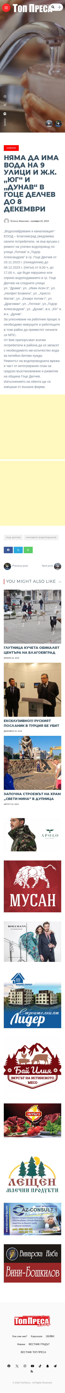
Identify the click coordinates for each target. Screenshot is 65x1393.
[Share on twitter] (18, 550)
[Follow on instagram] (25, 1366)
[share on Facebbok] (5, 113)
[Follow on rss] (32, 1371)
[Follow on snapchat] (48, 1366)
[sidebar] (59, 7)
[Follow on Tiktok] (40, 1366)
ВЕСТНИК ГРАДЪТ (39, 1344)
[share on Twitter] (5, 105)
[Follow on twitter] (17, 1366)
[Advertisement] (32, 427)
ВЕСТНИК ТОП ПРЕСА (33, 1352)
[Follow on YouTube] (33, 1366)
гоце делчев (13, 537)
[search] (52, 7)
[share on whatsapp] (5, 96)
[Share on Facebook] (8, 550)
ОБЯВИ (50, 1336)
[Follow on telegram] (56, 1366)
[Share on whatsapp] (28, 550)
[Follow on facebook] (9, 1366)
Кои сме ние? (19, 1336)
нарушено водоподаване (41, 537)
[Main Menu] (6, 8)
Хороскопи (36, 1336)
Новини (11, 148)
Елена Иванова (20, 221)
